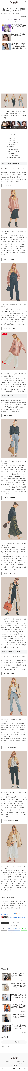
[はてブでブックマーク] (11, 650)
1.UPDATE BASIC (12, 153)
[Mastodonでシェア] (11, 646)
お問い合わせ (14, 1065)
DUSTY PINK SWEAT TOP (14, 137)
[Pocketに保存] (17, 650)
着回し (18, 922)
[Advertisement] (14, 57)
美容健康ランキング (7, 914)
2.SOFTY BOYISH (12, 140)
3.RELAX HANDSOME (13, 142)
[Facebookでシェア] (5, 650)
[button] (25, 532)
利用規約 (8, 1061)
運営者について (20, 1061)
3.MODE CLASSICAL (13, 149)
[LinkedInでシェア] (14, 654)
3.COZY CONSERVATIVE (14, 157)
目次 (12, 134)
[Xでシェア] (5, 646)
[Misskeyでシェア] (23, 646)
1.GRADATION (11, 146)
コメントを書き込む (14, 1042)
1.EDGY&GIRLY (11, 138)
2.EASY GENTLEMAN (13, 155)
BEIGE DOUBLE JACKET (14, 151)
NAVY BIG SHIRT (12, 144)
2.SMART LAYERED (12, 148)
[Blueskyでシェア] (17, 646)
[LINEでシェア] (23, 650)
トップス (12, 922)
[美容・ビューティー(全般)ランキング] (5, 917)
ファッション (5, 922)
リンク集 (20, 1063)
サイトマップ (7, 1063)
